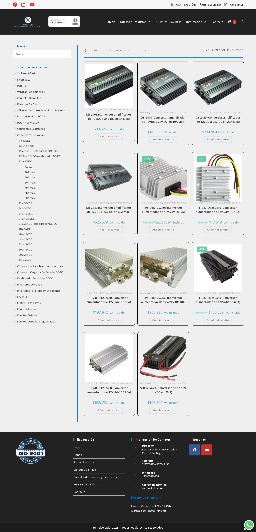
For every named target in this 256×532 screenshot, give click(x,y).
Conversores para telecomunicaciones (40, 266)
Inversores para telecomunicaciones (38, 290)
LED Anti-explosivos (29, 303)
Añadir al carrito (109, 136)
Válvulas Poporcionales (31, 92)
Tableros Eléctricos (28, 73)
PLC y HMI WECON (28, 122)
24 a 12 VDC (26, 213)
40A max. (103, 202)
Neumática (23, 79)
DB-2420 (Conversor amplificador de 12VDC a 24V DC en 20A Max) (217, 120)
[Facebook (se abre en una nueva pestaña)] (16, 4)
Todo (239, 50)
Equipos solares (26, 309)
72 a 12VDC (25, 244)
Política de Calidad (85, 484)
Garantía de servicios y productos (95, 477)
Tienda (77, 455)
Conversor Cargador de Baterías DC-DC (40, 272)
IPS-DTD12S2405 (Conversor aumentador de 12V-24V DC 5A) (163, 210)
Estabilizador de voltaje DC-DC (35, 278)
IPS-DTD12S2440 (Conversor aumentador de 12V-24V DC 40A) (163, 300)
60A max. (213, 292)
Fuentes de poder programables (36, 321)
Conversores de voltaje (120, 109)
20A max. (213, 112)
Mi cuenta (233, 4)
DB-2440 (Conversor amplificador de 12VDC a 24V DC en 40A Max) (108, 210)
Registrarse (210, 4)
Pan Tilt (21, 85)
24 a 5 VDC (25, 208)
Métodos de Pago (84, 469)
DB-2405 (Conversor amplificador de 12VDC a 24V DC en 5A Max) (108, 117)
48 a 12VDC (25, 234)
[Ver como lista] (95, 50)
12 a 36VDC (25, 203)
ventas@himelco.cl (153, 488)
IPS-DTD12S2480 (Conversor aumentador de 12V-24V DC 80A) (109, 390)
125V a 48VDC (27, 260)
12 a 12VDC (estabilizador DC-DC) (38, 151)
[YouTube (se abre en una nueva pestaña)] (32, 4)
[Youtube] (206, 449)
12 (228, 50)
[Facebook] (194, 449)
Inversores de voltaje (29, 284)
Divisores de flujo (27, 104)
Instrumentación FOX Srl (31, 116)
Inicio (77, 447)
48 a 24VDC (25, 239)
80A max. (103, 383)
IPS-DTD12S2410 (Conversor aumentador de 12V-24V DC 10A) (218, 210)
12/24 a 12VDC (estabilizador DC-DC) (40, 156)
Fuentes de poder (27, 315)
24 (233, 50)
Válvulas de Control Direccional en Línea (41, 110)
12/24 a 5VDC (26, 146)
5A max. (104, 109)
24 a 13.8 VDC (27, 219)
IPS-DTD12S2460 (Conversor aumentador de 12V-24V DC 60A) (218, 300)
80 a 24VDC (25, 255)
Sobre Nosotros (83, 462)
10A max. (144, 112)
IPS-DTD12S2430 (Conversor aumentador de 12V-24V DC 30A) (109, 300)
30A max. (103, 292)
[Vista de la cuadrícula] (87, 50)
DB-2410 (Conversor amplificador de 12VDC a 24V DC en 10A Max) (163, 120)
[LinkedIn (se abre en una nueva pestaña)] (23, 4)
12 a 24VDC (92, 109)
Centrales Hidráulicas (29, 98)
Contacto (79, 492)
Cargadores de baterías (31, 129)
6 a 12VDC (25, 141)
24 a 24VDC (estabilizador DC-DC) (38, 224)
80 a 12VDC (25, 249)
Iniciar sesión (183, 4)
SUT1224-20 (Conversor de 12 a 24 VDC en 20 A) (163, 390)
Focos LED (23, 297)
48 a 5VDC (25, 229)
